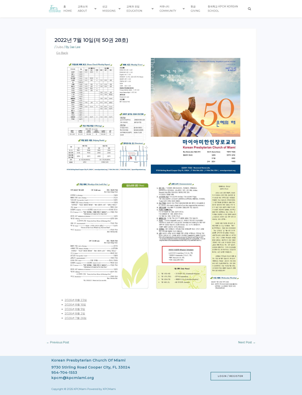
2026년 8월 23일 (76, 300)
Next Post (247, 342)
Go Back (62, 53)
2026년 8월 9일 (75, 309)
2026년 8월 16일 (75, 304)
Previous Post (57, 342)
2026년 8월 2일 (75, 313)
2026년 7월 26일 (76, 318)
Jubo (59, 47)
